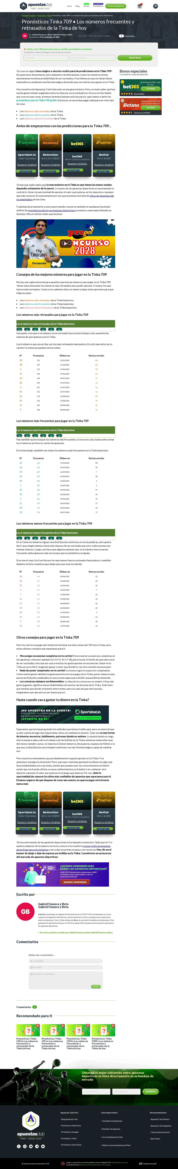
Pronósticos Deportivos (71, 1125)
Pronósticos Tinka (44, 15)
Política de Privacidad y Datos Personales (95, 1165)
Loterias (32, 15)
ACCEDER (151, 89)
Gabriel (41, 914)
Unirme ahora (135, 58)
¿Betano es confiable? (142, 113)
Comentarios (128, 36)
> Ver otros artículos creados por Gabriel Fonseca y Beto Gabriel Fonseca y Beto (75, 932)
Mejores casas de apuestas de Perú (116, 1145)
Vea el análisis (139, 94)
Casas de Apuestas (116, 6)
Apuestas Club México (160, 1119)
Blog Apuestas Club (69, 1119)
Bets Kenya (155, 1138)
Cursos (86, 6)
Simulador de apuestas (111, 1129)
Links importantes (109, 1112)
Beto (76, 920)
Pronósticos (98, 6)
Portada (25, 15)
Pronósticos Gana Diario (71, 1144)
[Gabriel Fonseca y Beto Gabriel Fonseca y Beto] (25, 36)
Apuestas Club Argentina (161, 1126)
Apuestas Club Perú (69, 1112)
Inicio (69, 6)
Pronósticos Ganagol (70, 1132)
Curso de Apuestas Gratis (112, 1137)
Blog (77, 6)
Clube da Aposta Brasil (160, 1132)
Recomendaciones (158, 1112)
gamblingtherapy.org (119, 1162)
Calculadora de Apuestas (112, 1121)
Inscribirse (150, 1091)
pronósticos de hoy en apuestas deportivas (51, 210)
